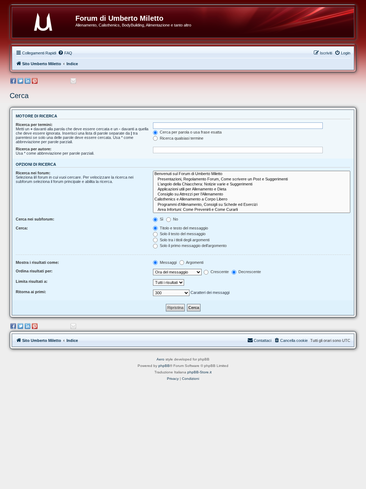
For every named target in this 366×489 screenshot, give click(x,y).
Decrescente (249, 272)
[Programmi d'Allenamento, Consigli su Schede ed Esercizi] (252, 204)
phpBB (164, 366)
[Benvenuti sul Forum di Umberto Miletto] (252, 173)
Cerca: (22, 228)
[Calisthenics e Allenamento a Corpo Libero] (252, 199)
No (175, 219)
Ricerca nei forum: (33, 173)
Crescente (219, 272)
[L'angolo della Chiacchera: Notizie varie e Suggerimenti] (252, 184)
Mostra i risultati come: (37, 262)
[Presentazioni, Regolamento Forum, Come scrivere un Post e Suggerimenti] (252, 179)
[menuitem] (65, 53)
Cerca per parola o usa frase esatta (190, 132)
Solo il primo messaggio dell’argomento (193, 245)
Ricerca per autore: (33, 149)
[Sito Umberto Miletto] (46, 20)
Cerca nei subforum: (35, 219)
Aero (160, 359)
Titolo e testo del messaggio (183, 228)
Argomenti (194, 262)
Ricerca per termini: (34, 124)
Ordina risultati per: (34, 271)
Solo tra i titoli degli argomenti (184, 240)
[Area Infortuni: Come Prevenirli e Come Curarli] (252, 209)
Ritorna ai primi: (31, 292)
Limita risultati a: (32, 281)
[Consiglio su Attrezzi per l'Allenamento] (252, 194)
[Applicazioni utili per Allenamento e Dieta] (252, 189)
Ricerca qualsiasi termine (181, 138)
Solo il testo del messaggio (182, 234)
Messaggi (168, 262)
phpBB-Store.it (199, 372)
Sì (161, 219)
